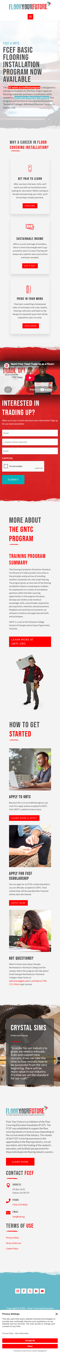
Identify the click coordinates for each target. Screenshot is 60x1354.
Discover (31, 326)
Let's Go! (30, 266)
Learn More (20, 1161)
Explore (30, 206)
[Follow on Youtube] (42, 1291)
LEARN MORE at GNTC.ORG (22, 641)
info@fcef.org (19, 1216)
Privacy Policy (12, 1237)
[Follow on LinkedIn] (36, 1291)
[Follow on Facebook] (23, 1291)
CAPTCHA (7, 458)
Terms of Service (13, 1243)
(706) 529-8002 (20, 1204)
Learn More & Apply (24, 818)
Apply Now (18, 903)
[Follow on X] (30, 1291)
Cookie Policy (12, 1248)
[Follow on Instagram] (17, 1291)
